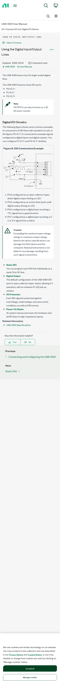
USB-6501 (10, 66)
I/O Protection (13, 294)
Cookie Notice (35, 654)
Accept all (30, 668)
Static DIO (11, 264)
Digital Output (13, 275)
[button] (28, 42)
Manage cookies (30, 677)
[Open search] (47, 16)
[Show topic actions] (51, 49)
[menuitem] (46, 6)
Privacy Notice (16, 654)
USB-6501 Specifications (18, 324)
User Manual (26, 66)
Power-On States (15, 309)
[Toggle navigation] (15, 5)
